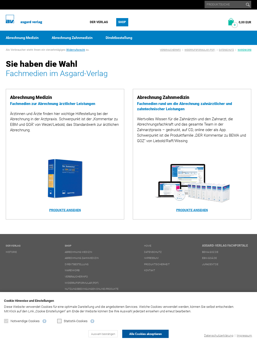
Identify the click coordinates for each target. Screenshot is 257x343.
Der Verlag (99, 22)
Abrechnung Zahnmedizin (72, 37)
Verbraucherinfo (170, 50)
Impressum (244, 335)
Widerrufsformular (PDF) (199, 50)
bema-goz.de (210, 252)
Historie (11, 252)
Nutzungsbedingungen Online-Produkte (91, 289)
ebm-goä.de (209, 258)
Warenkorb (244, 50)
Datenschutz (226, 50)
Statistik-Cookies (76, 321)
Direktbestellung (119, 37)
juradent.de (210, 264)
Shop (122, 22)
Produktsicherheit (157, 264)
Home (147, 245)
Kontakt (149, 270)
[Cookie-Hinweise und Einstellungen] (44, 321)
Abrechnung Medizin (22, 37)
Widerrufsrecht (75, 49)
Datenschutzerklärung (218, 335)
